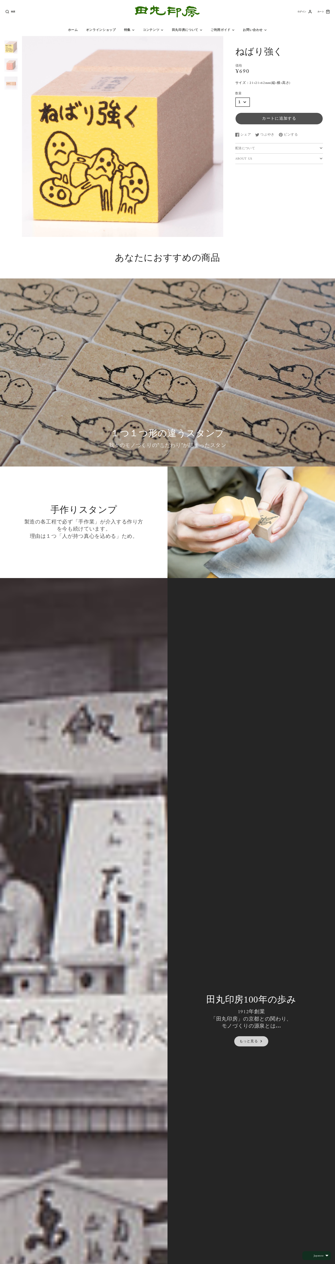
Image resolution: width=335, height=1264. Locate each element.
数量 (238, 93)
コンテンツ (151, 30)
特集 (127, 30)
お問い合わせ (253, 30)
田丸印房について (185, 30)
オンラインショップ (101, 30)
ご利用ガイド (221, 30)
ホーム (73, 30)
